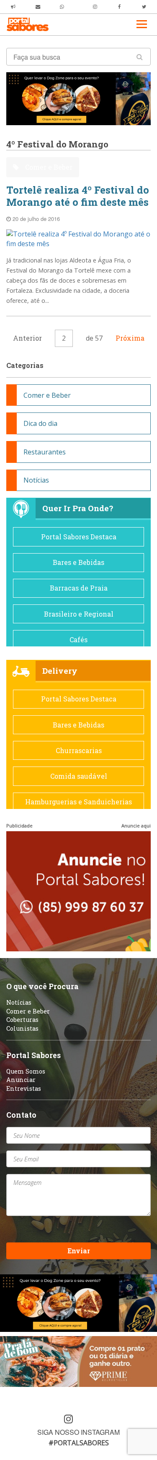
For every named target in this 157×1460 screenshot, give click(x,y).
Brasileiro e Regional (78, 613)
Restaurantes (44, 452)
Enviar (78, 1250)
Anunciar (21, 1080)
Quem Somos (25, 1071)
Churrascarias (79, 750)
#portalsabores (79, 1442)
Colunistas (22, 1028)
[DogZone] (78, 97)
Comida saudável (78, 776)
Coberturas (22, 1020)
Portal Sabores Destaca (78, 536)
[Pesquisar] (139, 56)
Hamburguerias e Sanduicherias (78, 801)
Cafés (78, 639)
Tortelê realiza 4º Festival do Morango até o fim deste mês (77, 196)
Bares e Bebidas (78, 562)
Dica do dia (40, 423)
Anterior (27, 337)
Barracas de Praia (79, 587)
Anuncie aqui (136, 825)
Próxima (130, 337)
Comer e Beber (47, 167)
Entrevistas (23, 1088)
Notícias (36, 480)
